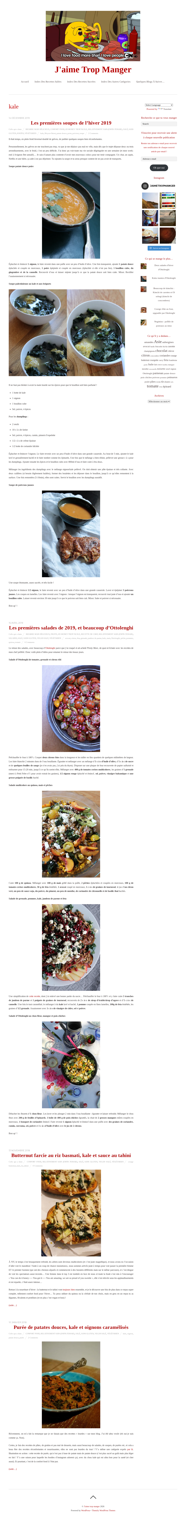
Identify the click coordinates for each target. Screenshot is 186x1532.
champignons (149, 351)
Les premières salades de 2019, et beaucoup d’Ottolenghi (71, 628)
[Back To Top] (93, 1497)
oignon (130, 1334)
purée (22, 1338)
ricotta (158, 382)
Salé (125, 129)
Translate (167, 109)
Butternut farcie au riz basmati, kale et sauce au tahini (71, 1155)
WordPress (85, 1510)
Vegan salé (43, 638)
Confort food (57, 129)
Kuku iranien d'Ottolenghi (164, 278)
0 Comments (29, 642)
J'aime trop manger (92, 1506)
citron (73, 638)
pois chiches (146, 377)
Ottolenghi (115, 638)
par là (130, 1449)
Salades (13, 638)
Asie (158, 341)
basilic (152, 347)
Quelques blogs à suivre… (150, 81)
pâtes (153, 381)
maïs (108, 638)
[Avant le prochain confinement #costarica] (168, 218)
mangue (171, 365)
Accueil (25, 81)
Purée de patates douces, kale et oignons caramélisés (71, 1327)
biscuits (158, 346)
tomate (17, 642)
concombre (154, 356)
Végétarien (30, 133)
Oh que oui (159, 167)
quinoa (11, 642)
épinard (167, 386)
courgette (154, 360)
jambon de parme (95, 638)
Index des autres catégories (115, 81)
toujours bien (69, 1289)
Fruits (54, 634)
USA (160, 387)
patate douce (62, 133)
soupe (82, 133)
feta (78, 638)
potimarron (172, 377)
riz (22, 1166)
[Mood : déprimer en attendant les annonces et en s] (150, 218)
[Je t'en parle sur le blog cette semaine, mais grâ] (150, 201)
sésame (167, 382)
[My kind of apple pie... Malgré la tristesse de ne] (168, 236)
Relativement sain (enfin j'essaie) (105, 129)
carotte (171, 346)
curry (161, 360)
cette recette (34, 996)
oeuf (168, 369)
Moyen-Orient (50, 133)
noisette (161, 368)
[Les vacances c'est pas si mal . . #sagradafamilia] (168, 201)
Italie (151, 364)
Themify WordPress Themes (103, 1510)
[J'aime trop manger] (93, 59)
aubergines (168, 342)
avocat (67, 638)
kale (42, 133)
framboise (173, 360)
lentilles (165, 365)
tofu (172, 382)
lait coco (158, 364)
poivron (76, 133)
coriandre (165, 355)
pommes (129, 638)
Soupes (20, 133)
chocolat (161, 351)
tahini (26, 1166)
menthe (145, 369)
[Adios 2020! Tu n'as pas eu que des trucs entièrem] (150, 236)
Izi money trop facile (76, 129)
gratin (146, 365)
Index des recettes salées (48, 81)
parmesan (158, 373)
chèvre (171, 351)
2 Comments (93, 133)
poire (70, 133)
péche (123, 638)
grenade (84, 638)
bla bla (165, 347)
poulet (147, 382)
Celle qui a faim (15, 129)
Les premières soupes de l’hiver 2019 (71, 123)
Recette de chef (89, 634)
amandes (148, 342)
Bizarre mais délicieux (37, 129)
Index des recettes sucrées (81, 81)
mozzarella (153, 369)
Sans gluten (30, 638)
